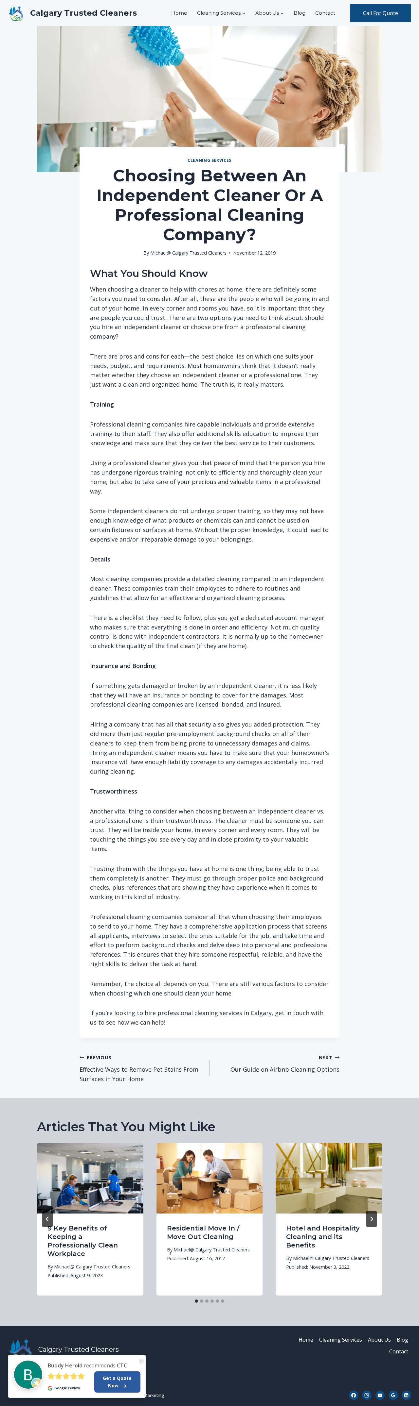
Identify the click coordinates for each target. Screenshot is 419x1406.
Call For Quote (380, 13)
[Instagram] (367, 1395)
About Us (379, 1339)
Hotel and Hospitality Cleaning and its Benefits (323, 1236)
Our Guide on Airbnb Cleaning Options (284, 1063)
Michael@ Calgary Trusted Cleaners (188, 253)
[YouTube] (380, 1395)
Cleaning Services (209, 160)
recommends (87, 1365)
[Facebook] (353, 1395)
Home (179, 13)
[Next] (371, 1219)
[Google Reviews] (393, 1395)
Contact (325, 13)
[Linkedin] (406, 1395)
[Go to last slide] (47, 1219)
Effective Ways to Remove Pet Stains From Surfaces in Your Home (139, 1068)
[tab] (196, 1301)
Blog (299, 13)
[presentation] (90, 1178)
